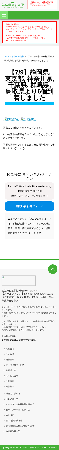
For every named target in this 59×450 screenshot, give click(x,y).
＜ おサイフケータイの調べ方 (16, 410)
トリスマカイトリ (38, 38)
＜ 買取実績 (8, 359)
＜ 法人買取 (8, 354)
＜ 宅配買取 (8, 349)
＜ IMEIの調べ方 (10, 399)
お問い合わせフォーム (29, 206)
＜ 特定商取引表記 (11, 431)
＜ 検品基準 (8, 386)
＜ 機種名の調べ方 (11, 393)
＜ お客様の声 (9, 370)
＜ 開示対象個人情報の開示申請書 (18, 426)
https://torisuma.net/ (18, 40)
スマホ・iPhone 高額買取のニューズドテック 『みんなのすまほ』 (13, 5)
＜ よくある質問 (10, 376)
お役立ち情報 (18, 56)
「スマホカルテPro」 (36, 5)
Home (6, 56)
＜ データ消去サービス (13, 365)
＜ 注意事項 (8, 381)
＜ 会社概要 (8, 415)
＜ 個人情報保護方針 (12, 420)
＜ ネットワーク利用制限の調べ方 (18, 404)
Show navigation (4, 15)
